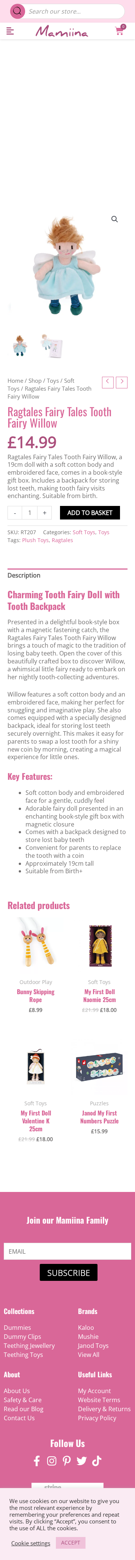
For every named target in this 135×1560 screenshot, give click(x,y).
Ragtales (62, 540)
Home (15, 380)
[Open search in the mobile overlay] (67, 11)
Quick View (36, 966)
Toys (53, 380)
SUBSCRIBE (68, 1272)
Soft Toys (84, 532)
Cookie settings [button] (30, 1543)
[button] (10, 31)
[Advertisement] (67, 111)
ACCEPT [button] (70, 1542)
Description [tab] (24, 575)
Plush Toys (35, 540)
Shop (35, 380)
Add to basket (90, 513)
